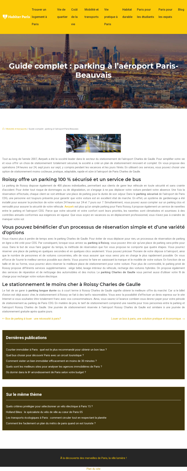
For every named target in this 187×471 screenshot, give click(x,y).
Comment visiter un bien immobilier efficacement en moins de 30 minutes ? (51, 361)
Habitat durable (127, 13)
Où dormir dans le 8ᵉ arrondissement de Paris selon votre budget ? (46, 372)
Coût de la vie (74, 17)
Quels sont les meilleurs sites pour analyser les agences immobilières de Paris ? (54, 366)
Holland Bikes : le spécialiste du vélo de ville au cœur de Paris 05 (44, 412)
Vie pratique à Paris (111, 17)
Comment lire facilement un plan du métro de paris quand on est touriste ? (51, 423)
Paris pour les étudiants (145, 13)
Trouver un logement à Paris (39, 17)
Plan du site (93, 468)
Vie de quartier (62, 13)
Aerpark (69, 206)
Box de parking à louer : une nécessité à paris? (33, 318)
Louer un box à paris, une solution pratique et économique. (146, 318)
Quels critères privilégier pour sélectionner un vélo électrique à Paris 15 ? (49, 406)
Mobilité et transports (92, 13)
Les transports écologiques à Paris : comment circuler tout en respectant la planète (56, 417)
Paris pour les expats (165, 13)
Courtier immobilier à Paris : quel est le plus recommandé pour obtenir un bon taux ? (56, 349)
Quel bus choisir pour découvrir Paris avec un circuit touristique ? (45, 355)
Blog (181, 9)
